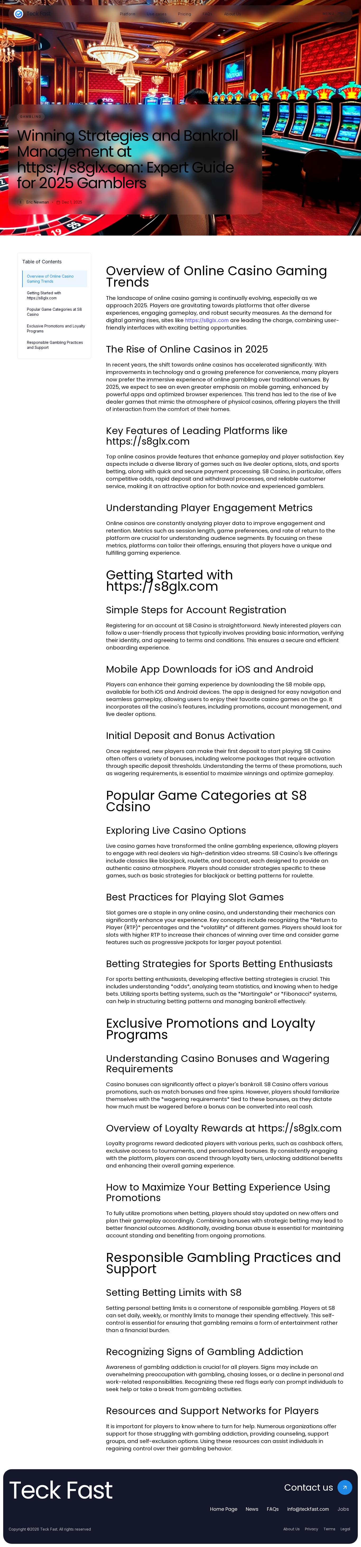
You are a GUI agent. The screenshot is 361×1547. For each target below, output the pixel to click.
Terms (329, 1529)
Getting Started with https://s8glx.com (44, 295)
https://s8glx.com (207, 320)
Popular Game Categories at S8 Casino (54, 312)
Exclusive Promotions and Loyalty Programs (56, 328)
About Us (291, 1529)
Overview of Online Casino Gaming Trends (50, 278)
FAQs (273, 1509)
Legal (345, 1529)
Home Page (223, 1509)
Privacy (311, 1529)
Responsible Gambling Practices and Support (55, 345)
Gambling (30, 117)
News (252, 1509)
